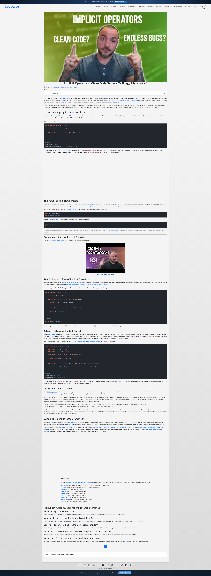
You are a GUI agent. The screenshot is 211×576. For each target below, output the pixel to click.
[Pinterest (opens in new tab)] (131, 565)
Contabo (63, 489)
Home (99, 6)
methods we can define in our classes (70, 116)
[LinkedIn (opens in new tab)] (94, 565)
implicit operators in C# (63, 98)
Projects (151, 6)
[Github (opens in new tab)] (126, 565)
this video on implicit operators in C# (59, 240)
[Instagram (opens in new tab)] (117, 565)
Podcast (123, 6)
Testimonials (178, 6)
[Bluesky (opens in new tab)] (103, 565)
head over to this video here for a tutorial (148, 427)
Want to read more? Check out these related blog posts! (60, 554)
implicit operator (66, 150)
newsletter (47, 431)
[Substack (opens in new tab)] (85, 565)
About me (169, 6)
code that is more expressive (89, 204)
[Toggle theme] (200, 7)
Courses (142, 6)
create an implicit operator (111, 410)
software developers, (115, 230)
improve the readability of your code (71, 282)
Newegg (63, 497)
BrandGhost (64, 485)
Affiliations (65, 478)
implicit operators (52, 334)
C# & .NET (56, 87)
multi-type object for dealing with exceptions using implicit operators (110, 427)
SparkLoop (64, 493)
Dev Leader (12, 6)
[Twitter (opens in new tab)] (99, 565)
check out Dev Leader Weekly (153, 429)
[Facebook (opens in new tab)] (122, 565)
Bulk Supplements (66, 499)
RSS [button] (187, 6)
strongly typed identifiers (93, 206)
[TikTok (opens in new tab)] (108, 565)
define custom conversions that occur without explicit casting (121, 100)
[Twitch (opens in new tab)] (89, 565)
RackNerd (63, 487)
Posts (106, 6)
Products (159, 6)
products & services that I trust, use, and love (79, 482)
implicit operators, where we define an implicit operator (85, 341)
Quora (62, 501)
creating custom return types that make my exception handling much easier (86, 284)
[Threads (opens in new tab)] (112, 565)
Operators (75, 87)
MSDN (126, 541)
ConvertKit (64, 491)
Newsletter (133, 6)
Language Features (66, 87)
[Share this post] (105, 546)
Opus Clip (63, 495)
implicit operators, (119, 204)
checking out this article (68, 427)
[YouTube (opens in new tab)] (80, 565)
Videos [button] (114, 6)
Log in (195, 6)
